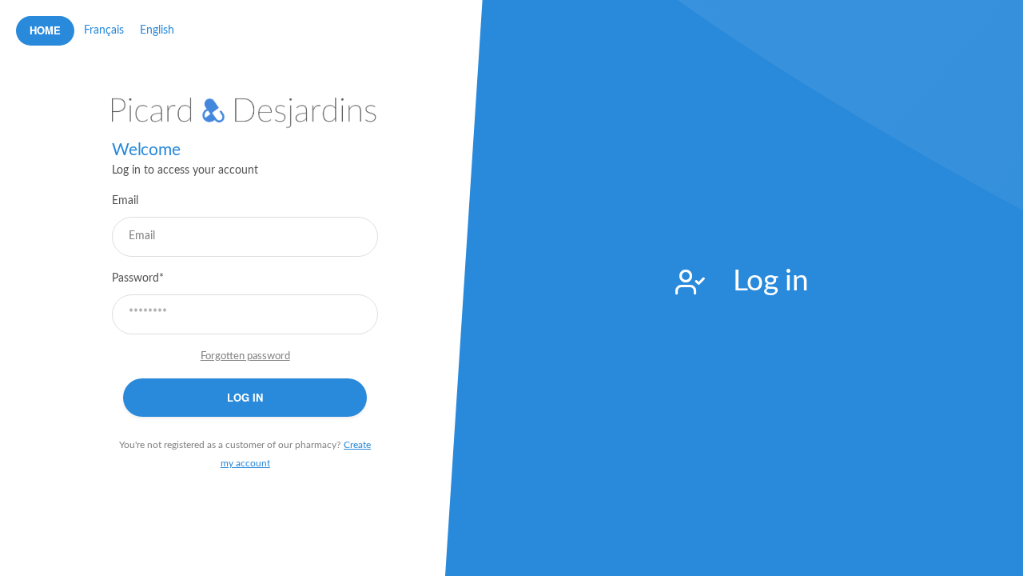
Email (125, 200)
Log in (245, 397)
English (157, 30)
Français (104, 30)
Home (45, 30)
